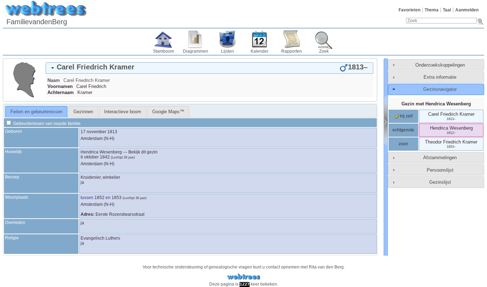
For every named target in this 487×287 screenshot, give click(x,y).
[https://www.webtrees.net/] (243, 277)
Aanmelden (466, 9)
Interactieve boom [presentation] (122, 111)
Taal (447, 9)
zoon (403, 143)
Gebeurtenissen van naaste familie (46, 123)
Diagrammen (195, 51)
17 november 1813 (99, 131)
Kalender (259, 51)
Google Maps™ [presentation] (168, 111)
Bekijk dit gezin (143, 152)
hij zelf (405, 116)
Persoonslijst (440, 170)
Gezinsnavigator (440, 89)
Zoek (324, 51)
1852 (99, 197)
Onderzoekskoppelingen (440, 65)
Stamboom (163, 51)
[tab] (209, 68)
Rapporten (291, 51)
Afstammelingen (440, 157)
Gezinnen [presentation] (83, 111)
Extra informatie (440, 77)
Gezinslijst (440, 182)
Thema (432, 9)
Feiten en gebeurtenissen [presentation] (36, 111)
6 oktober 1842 (95, 157)
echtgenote (403, 129)
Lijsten (227, 51)
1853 (117, 197)
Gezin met (436, 103)
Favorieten (409, 9)
